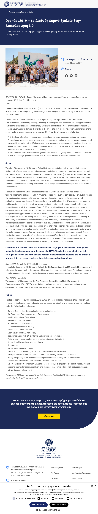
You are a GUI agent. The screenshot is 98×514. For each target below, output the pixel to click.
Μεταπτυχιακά (57, 468)
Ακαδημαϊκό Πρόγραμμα (81, 473)
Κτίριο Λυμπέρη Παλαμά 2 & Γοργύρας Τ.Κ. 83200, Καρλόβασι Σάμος (27, 474)
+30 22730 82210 (18, 480)
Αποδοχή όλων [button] (38, 505)
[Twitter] (71, 75)
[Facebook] (66, 75)
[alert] (49, 498)
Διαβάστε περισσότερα (60, 494)
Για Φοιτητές (77, 468)
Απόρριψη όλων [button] (59, 505)
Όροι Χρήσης (77, 478)
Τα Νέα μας (55, 478)
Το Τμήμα (55, 473)
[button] (49, 510)
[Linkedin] (76, 75)
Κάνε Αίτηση (49, 416)
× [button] (95, 485)
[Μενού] (92, 4)
